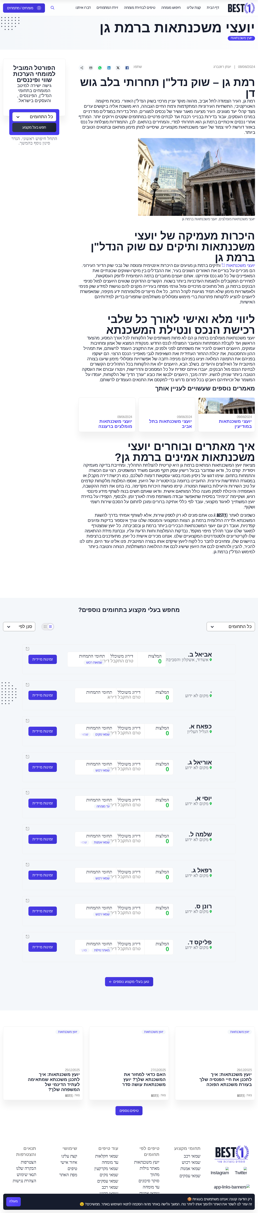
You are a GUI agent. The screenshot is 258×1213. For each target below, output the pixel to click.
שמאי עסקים (190, 1175)
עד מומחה (151, 1186)
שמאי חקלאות (106, 1156)
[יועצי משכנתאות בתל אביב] (167, 406)
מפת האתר (68, 1174)
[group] (88, 662)
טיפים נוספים (129, 1111)
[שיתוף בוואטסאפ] (100, 68)
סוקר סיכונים (148, 1180)
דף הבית (213, 8)
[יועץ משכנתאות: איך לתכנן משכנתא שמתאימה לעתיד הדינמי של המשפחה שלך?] (43, 1047)
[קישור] (82, 68)
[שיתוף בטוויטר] (118, 68)
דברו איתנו (83, 8)
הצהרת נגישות (24, 1180)
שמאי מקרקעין (106, 1168)
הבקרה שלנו (26, 1168)
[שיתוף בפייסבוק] (127, 68)
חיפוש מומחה (171, 8)
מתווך (154, 1174)
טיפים (72, 1168)
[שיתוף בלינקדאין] (109, 68)
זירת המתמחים (107, 8)
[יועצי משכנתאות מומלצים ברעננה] (107, 406)
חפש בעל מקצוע (34, 127)
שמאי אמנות (190, 1168)
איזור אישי (68, 1162)
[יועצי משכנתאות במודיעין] (226, 406)
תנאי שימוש (26, 1174)
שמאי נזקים (109, 1174)
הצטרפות (28, 1162)
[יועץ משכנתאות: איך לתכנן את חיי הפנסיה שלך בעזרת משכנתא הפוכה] (215, 1047)
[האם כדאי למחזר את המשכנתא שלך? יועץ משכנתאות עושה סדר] (129, 1047)
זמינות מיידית (42, 659)
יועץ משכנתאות (241, 38)
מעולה (13, 1201)
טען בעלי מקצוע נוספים (131, 982)
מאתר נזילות (149, 1168)
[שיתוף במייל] (91, 68)
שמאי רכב (192, 1156)
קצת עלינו (194, 8)
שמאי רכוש (191, 1162)
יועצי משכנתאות (240, 265)
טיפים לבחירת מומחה (139, 8)
